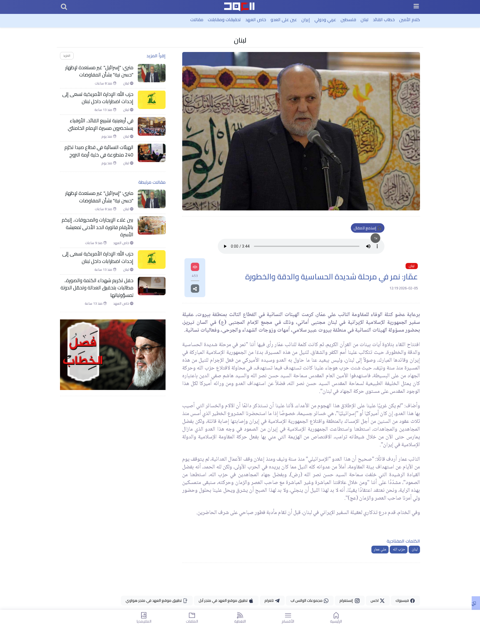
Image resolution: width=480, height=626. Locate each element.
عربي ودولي (325, 19)
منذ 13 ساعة (103, 109)
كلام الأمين (409, 19)
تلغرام (269, 600)
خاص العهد (255, 19)
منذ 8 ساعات (104, 83)
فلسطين (348, 19)
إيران (305, 19)
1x (375, 238)
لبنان (364, 19)
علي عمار (380, 549)
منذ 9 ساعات (94, 242)
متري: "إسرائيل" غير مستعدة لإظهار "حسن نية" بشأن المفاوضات (99, 71)
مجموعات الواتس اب (307, 600)
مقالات (196, 19)
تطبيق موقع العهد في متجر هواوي (154, 600)
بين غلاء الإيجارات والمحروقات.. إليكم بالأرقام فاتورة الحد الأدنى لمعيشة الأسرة (97, 227)
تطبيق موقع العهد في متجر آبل (223, 600)
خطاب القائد (384, 19)
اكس (375, 600)
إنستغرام (346, 600)
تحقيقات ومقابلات (224, 19)
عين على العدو (284, 19)
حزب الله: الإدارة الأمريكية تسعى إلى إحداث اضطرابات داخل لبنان (97, 97)
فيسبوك (403, 600)
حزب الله (398, 549)
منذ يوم (107, 136)
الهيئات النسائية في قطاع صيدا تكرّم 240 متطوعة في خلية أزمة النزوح (98, 151)
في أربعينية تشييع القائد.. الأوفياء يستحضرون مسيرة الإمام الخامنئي (100, 124)
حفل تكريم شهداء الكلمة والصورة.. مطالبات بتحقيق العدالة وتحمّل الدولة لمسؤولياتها (97, 288)
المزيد (66, 55)
